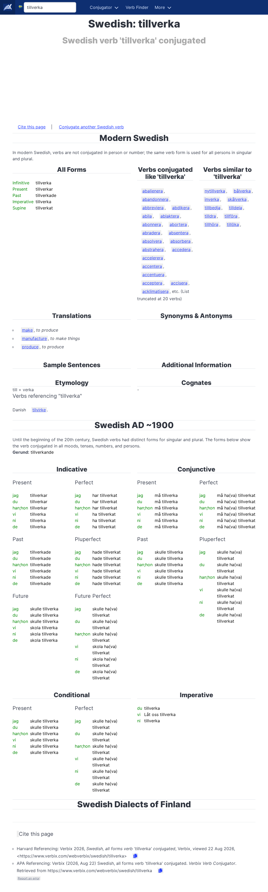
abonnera (151, 224)
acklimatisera (155, 291)
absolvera (152, 241)
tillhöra (211, 224)
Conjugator (101, 7)
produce (30, 346)
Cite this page (32, 126)
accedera (181, 249)
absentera (178, 232)
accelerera (152, 257)
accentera (152, 266)
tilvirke (39, 409)
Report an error (29, 878)
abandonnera (155, 199)
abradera (151, 232)
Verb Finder (137, 7)
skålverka (237, 199)
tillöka (233, 224)
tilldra (210, 216)
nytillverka (215, 191)
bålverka (242, 191)
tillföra (231, 216)
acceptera (152, 283)
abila (147, 216)
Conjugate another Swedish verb (91, 126)
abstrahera (153, 249)
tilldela (235, 207)
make (27, 330)
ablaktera (169, 216)
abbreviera (153, 207)
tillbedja (212, 207)
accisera (179, 283)
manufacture (34, 338)
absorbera (180, 241)
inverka (212, 199)
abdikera (180, 207)
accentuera (153, 274)
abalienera (152, 191)
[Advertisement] (134, 81)
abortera (178, 224)
